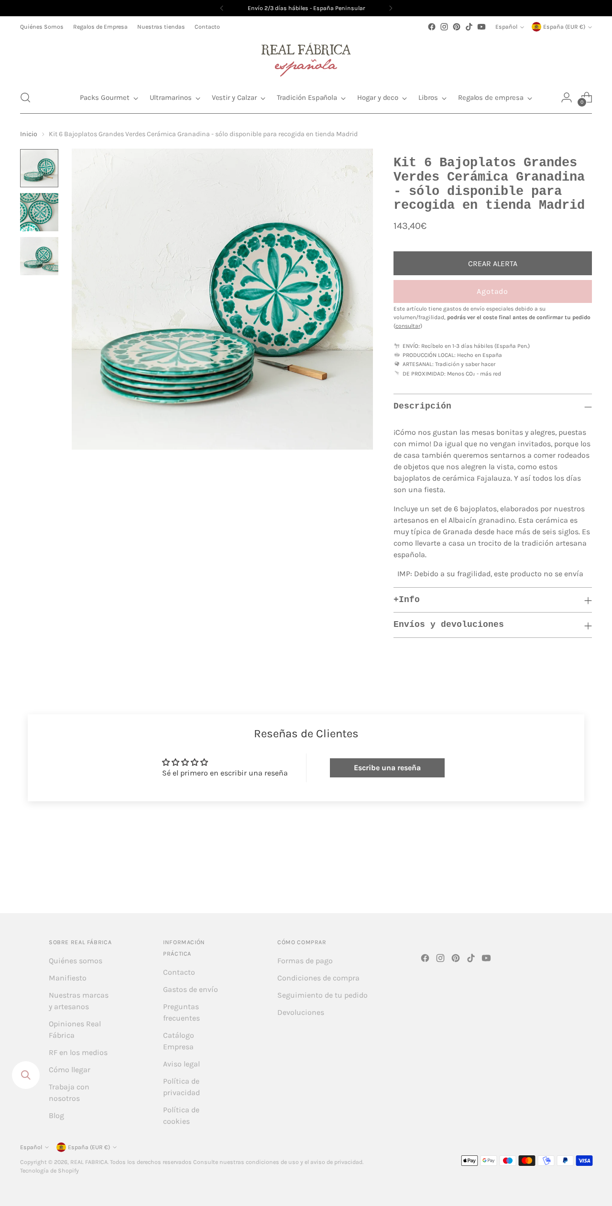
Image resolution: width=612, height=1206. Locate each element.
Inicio (28, 134)
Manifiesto (68, 977)
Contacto (179, 972)
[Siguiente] (390, 8)
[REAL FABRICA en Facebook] (431, 26)
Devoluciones (300, 1012)
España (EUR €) (564, 26)
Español (506, 26)
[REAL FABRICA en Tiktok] (469, 26)
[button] (25, 97)
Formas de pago (305, 960)
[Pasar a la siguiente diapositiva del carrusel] (584, 880)
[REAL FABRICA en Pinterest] (456, 26)
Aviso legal (181, 1063)
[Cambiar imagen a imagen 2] (39, 212)
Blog (56, 1115)
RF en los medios (78, 1052)
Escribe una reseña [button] (387, 767)
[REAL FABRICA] (306, 57)
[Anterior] (221, 8)
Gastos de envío (190, 989)
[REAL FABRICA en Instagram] (444, 26)
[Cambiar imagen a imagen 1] (39, 168)
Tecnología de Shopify (49, 1170)
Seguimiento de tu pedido (322, 995)
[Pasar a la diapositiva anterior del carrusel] (562, 880)
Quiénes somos (75, 960)
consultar (407, 326)
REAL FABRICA (89, 1162)
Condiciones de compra (318, 977)
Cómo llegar (69, 1069)
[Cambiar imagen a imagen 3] (39, 256)
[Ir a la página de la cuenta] (566, 97)
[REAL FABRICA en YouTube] (481, 26)
